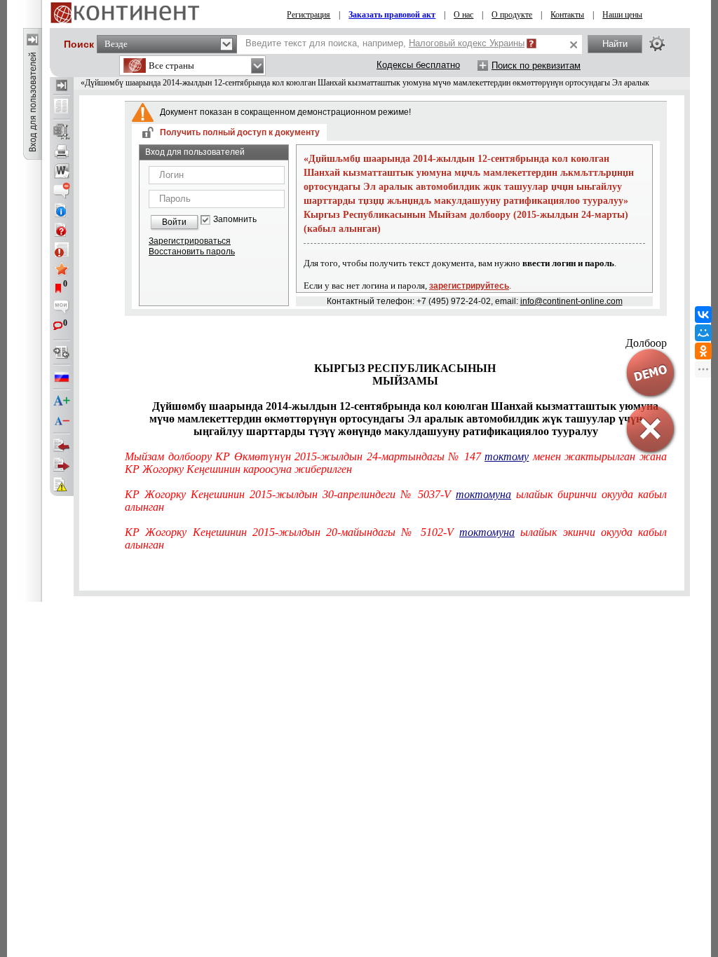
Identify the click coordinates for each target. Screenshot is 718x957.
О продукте (512, 15)
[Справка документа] (61, 229)
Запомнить (235, 219)
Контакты (567, 15)
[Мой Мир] (703, 332)
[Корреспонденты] (61, 445)
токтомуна (483, 494)
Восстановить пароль (192, 251)
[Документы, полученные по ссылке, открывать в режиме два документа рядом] (61, 107)
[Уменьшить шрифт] (61, 421)
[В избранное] (61, 269)
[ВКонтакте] (703, 314)
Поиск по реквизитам (536, 65)
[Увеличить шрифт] (61, 401)
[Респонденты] (61, 465)
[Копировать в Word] (61, 171)
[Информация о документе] (61, 210)
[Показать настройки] (657, 43)
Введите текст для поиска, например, (384, 43)
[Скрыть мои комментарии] (61, 308)
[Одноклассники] (703, 351)
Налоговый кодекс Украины (466, 43)
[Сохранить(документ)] (61, 131)
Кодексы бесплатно (418, 65)
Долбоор (646, 343)
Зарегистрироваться (190, 241)
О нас (463, 15)
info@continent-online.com (571, 301)
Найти (615, 44)
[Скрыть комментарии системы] (61, 190)
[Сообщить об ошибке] (61, 484)
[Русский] (61, 377)
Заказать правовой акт (391, 15)
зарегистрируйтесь (469, 286)
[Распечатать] (61, 151)
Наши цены (622, 15)
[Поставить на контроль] (61, 249)
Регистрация (308, 15)
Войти (174, 222)
